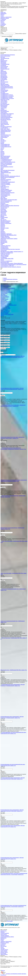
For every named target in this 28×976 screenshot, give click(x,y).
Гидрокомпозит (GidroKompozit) (8, 182)
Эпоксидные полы (5, 136)
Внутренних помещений (6, 126)
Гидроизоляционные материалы (8, 54)
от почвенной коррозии (6, 160)
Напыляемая (3, 63)
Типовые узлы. (4, 207)
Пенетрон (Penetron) (5, 222)
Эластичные (3, 74)
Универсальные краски (6, 130)
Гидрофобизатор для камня (7, 97)
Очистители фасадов (5, 118)
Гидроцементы (4, 79)
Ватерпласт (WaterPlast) (6, 179)
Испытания (3, 209)
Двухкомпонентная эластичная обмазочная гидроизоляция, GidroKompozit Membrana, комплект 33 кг (14, 480)
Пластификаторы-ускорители (7, 113)
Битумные (3, 83)
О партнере (3, 185)
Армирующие (4, 112)
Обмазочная (3, 212)
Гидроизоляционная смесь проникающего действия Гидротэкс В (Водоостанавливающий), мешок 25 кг (12, 389)
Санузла (2, 147)
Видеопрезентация (5, 206)
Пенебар (2, 229)
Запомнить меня (5, 36)
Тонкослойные (4, 100)
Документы (3, 178)
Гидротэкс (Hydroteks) (5, 184)
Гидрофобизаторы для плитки (7, 98)
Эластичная (3, 213)
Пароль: (21, 33)
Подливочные (4, 103)
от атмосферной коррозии (6, 159)
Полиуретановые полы (6, 134)
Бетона (2, 149)
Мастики (2, 80)
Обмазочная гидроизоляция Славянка (9, 238)
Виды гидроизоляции (5, 55)
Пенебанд (3, 231)
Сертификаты (4, 257)
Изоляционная (4, 240)
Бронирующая (4, 67)
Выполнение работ (5, 262)
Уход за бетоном (4, 121)
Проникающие (4, 75)
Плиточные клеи (4, 123)
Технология (3, 187)
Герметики (3, 88)
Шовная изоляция (4, 84)
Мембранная (3, 61)
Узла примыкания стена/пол (7, 166)
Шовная (2, 216)
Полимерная (3, 65)
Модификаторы (4, 77)
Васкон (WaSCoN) (5, 174)
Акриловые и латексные (6, 114)
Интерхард (3, 203)
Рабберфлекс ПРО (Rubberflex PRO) (8, 235)
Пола (2, 138)
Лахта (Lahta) (3, 210)
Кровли (2, 154)
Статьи (2, 15)
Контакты (3, 20)
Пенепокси (3, 232)
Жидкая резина (4, 242)
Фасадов (2, 125)
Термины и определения (6, 17)
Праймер (2, 243)
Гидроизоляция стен (5, 145)
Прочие (2, 259)
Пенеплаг (3, 226)
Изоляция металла (5, 158)
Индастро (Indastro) (5, 202)
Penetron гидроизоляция (6, 223)
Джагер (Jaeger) (4, 196)
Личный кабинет (4, 949)
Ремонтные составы (5, 99)
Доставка (3, 22)
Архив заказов (4, 950)
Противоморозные (5, 111)
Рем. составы (3, 219)
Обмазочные (3, 71)
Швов (2, 169)
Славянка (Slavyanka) (5, 237)
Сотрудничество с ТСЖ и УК (7, 265)
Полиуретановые (4, 81)
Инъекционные (4, 105)
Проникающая (4, 211)
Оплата (2, 21)
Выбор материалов (5, 186)
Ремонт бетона (4, 165)
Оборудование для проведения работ (9, 199)
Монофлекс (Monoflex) (6, 220)
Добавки (2, 108)
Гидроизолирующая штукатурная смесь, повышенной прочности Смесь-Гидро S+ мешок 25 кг (12, 438)
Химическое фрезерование (6, 117)
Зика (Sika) (3, 197)
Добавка (2, 218)
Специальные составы (5, 116)
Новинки (3, 932)
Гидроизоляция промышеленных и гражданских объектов (13, 264)
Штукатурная (4, 215)
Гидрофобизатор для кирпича (7, 96)
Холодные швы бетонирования (7, 170)
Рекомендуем (3, 930)
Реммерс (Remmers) (5, 236)
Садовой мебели (4, 127)
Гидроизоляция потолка (6, 146)
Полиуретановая (4, 66)
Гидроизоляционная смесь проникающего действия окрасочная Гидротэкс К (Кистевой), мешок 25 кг (12, 810)
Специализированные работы (7, 936)
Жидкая (2, 59)
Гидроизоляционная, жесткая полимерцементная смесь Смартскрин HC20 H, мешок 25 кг (13, 765)
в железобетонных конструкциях (8, 162)
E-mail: (2, 33)
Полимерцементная (5, 68)
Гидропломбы (4, 78)
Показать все (3, 316)
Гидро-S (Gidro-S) (4, 180)
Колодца (2, 152)
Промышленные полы (5, 131)
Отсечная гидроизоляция (6, 164)
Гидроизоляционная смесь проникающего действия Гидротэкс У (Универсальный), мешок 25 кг (12, 717)
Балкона (2, 151)
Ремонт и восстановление (6, 163)
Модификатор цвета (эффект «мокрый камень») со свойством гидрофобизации (12, 252)
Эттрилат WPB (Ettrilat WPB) (7, 258)
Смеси (2, 70)
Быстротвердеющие (5, 104)
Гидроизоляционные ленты (7, 86)
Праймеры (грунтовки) (6, 191)
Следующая (10, 921)
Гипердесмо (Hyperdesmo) (6, 190)
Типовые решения (5, 189)
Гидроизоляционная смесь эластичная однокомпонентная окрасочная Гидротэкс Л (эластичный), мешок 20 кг (13, 906)
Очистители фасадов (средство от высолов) (10, 249)
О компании (3, 19)
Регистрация (3, 953)
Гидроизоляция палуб (5, 195)
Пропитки (3, 132)
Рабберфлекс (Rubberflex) (6, 233)
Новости (2, 14)
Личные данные (4, 952)
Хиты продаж (4, 934)
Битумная (3, 57)
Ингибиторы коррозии (6, 119)
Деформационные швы (6, 172)
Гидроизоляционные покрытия (7, 192)
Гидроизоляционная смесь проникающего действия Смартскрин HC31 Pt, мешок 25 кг (12, 858)
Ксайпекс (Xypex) (4, 204)
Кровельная (3, 239)
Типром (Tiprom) (4, 246)
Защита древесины (5, 124)
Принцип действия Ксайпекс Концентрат (10, 205)
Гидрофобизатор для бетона (7, 94)
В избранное (3, 397)
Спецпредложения (5, 933)
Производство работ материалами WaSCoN (10, 176)
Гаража (2, 167)
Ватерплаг (3, 225)
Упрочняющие (4, 106)
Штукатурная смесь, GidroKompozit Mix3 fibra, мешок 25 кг (14, 670)
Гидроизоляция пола (5, 144)
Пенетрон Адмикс (5, 227)
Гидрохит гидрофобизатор (6, 260)
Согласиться (3, 9)
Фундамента (3, 140)
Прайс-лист (3, 12)
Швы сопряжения (4, 171)
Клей (2, 244)
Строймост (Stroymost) (5, 245)
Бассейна (3, 153)
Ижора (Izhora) (4, 198)
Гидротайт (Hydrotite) (5, 183)
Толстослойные (4, 101)
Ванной (2, 143)
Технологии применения (6, 200)
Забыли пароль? (4, 954)
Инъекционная (4, 60)
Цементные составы (5, 85)
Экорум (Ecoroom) (5, 255)
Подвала (2, 141)
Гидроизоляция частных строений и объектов (11, 266)
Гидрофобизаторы (5, 93)
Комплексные (4, 110)
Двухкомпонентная (5, 58)
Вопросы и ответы (5, 18)
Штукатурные (4, 72)
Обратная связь (4, 30)
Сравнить (3, 396)
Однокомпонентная (5, 64)
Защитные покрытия (5, 193)
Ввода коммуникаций (5, 156)
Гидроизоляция (4, 137)
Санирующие (4, 107)
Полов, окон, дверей (5, 129)
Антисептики (4, 120)
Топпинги (3, 133)
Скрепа (2, 230)
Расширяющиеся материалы (7, 87)
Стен (2, 150)
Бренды (2, 173)
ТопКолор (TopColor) (5, 253)
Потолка (2, 139)
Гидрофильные (4, 91)
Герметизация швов (5, 157)
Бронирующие (4, 73)
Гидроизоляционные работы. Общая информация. (12, 263)
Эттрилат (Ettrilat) (4, 256)
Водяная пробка (4, 217)
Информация (3, 13)
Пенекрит (3, 224)
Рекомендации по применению (7, 177)
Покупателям (3, 946)
